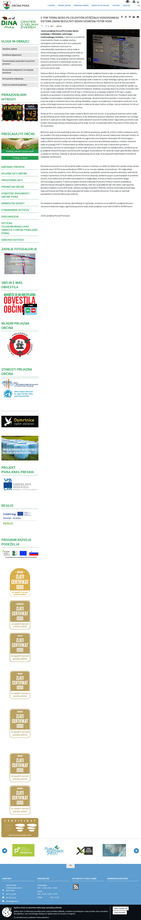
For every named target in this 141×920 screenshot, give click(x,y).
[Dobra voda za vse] (114, 850)
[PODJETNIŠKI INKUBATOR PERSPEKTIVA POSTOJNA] (23, 850)
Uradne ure (43, 878)
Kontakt (7, 878)
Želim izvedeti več (120, 908)
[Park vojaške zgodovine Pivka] (84, 850)
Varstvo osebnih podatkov (14, 84)
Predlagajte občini (18, 134)
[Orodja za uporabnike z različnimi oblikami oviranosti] (128, 1)
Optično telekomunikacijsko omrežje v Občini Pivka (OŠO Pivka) (19, 228)
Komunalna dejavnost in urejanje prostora (17, 71)
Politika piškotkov (42, 917)
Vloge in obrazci (15, 41)
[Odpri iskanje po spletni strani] (139, 6)
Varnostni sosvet (13, 203)
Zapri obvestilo (119, 912)
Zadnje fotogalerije (19, 249)
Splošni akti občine (14, 173)
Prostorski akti (12, 180)
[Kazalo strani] (134, 1)
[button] (4, 264)
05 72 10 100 (11, 894)
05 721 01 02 (11, 898)
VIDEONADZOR (9, 216)
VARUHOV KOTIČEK (12, 239)
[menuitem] (51, 5)
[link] (122, 17)
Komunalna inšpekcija (12, 78)
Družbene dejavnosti (12, 54)
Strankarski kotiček (15, 210)
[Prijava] (138, 2)
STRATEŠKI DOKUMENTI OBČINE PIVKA (15, 195)
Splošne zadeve (9, 48)
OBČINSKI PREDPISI (13, 167)
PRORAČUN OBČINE (12, 186)
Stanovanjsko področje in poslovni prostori (18, 62)
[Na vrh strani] (70, 866)
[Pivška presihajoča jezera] (53, 850)
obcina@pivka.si (12, 901)
